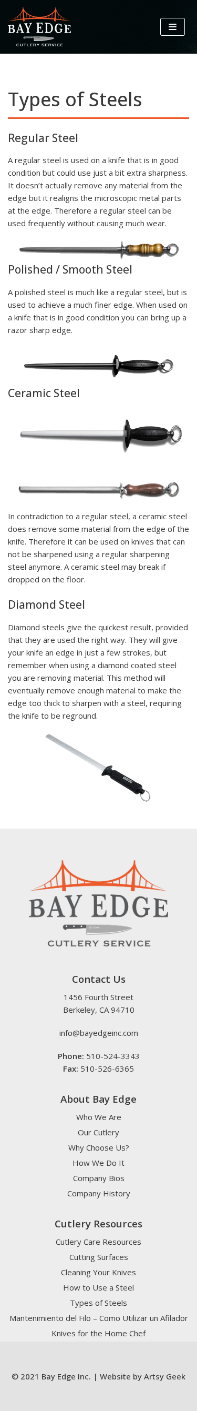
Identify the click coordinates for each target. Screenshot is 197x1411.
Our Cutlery (98, 1132)
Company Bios (99, 1178)
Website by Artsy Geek (142, 1376)
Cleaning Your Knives (98, 1272)
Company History (98, 1193)
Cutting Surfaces (98, 1257)
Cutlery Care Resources (98, 1241)
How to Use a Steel (98, 1287)
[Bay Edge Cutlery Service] (39, 26)
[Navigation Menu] (172, 27)
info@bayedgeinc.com (98, 1032)
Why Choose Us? (98, 1147)
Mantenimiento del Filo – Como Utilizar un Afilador (98, 1318)
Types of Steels (98, 1302)
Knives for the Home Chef (98, 1333)
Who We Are (98, 1117)
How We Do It (98, 1162)
